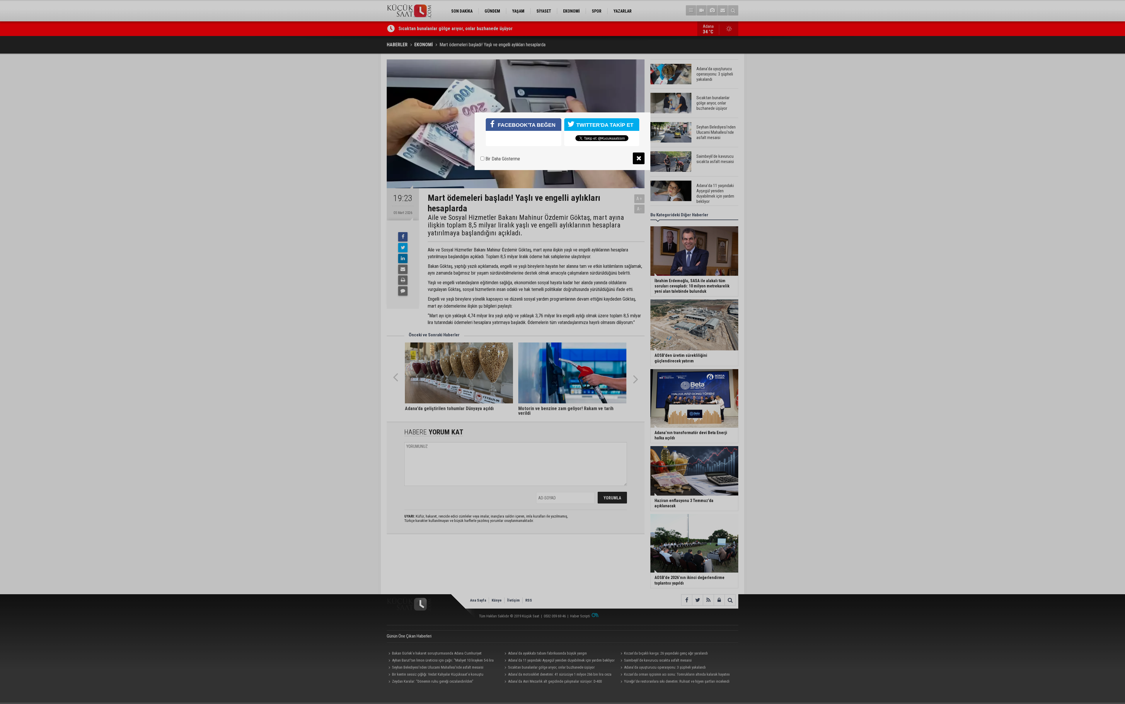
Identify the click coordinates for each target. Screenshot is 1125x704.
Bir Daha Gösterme (502, 159)
